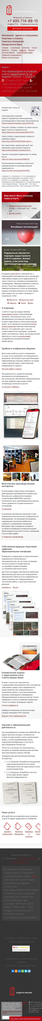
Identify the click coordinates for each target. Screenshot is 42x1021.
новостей (14, 274)
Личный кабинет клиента (12, 369)
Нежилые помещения (13, 41)
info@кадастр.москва (29, 24)
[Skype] (25, 971)
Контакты (26, 48)
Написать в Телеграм (23, 18)
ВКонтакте (13, 300)
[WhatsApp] (22, 971)
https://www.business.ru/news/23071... (16, 150)
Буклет (15, 587)
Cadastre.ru (6, 587)
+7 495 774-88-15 (22, 21)
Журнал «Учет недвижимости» (14, 716)
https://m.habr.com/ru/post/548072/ (16, 159)
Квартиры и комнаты (12, 38)
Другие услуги (15, 213)
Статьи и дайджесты (10, 705)
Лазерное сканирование (11, 55)
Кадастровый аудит (25, 53)
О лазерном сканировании (12, 537)
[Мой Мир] (19, 971)
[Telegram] (29, 971)
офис (34, 876)
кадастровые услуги (10, 314)
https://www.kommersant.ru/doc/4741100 (18, 123)
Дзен (31, 303)
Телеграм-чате (20, 861)
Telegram (12, 303)
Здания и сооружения (26, 35)
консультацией (24, 336)
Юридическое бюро (12, 44)
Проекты (5, 50)
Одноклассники (26, 300)
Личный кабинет (8, 53)
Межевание (8, 35)
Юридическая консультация (20, 206)
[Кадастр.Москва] (21, 10)
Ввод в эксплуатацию (10, 57)
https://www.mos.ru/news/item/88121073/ (18, 132)
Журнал (31, 50)
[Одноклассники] (16, 971)
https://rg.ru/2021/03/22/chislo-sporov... (17, 141)
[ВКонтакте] (12, 971)
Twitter (23, 303)
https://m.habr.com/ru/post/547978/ (16, 171)
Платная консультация (23, 29)
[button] (25, 1018)
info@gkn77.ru (12, 24)
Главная (5, 48)
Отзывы (14, 50)
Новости (22, 50)
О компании (15, 48)
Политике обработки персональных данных (12, 1012)
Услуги (34, 48)
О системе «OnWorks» (10, 387)
